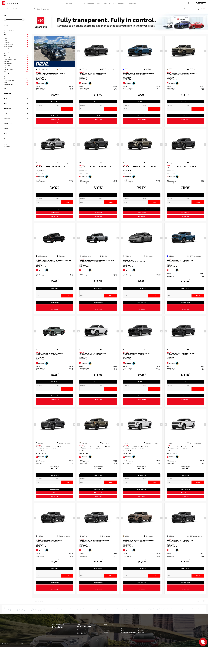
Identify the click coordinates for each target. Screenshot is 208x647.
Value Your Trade (54, 122)
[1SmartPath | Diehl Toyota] (120, 23)
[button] (74, 51)
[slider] (5, 19)
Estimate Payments (55, 119)
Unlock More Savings (54, 115)
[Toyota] (3, 3)
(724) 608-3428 (200, 2)
